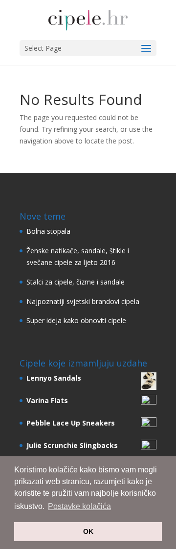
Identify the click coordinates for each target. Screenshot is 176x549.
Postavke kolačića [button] (79, 506)
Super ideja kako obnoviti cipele (76, 320)
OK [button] (88, 531)
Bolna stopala (48, 231)
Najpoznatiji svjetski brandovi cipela (82, 301)
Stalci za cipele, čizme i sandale (75, 281)
